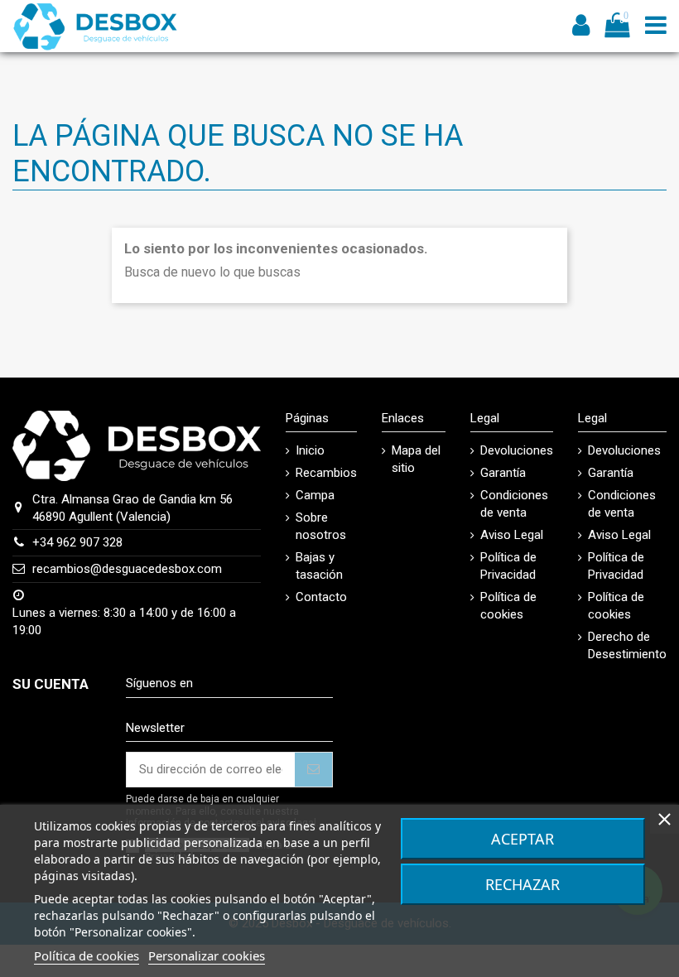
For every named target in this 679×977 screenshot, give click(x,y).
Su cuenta (50, 684)
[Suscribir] (313, 770)
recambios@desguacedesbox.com (127, 568)
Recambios (326, 472)
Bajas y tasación (319, 566)
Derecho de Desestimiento (627, 645)
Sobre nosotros (321, 526)
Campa (315, 495)
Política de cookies (508, 606)
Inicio (310, 450)
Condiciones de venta (514, 504)
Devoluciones (516, 450)
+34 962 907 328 (77, 542)
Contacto (321, 597)
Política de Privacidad (508, 566)
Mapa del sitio (416, 459)
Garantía (503, 472)
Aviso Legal (511, 534)
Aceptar (522, 839)
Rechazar (522, 884)
